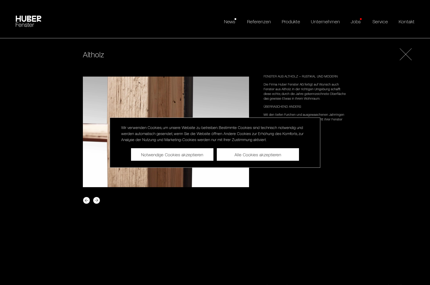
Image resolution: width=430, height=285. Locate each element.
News (229, 21)
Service (380, 21)
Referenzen (259, 21)
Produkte (291, 21)
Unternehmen (325, 21)
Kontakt (407, 21)
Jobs (356, 21)
